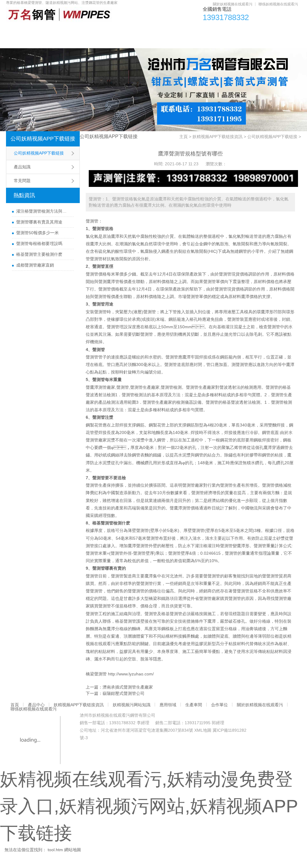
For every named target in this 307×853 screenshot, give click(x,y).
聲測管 (92, 221)
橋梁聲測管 (96, 673)
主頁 (183, 136)
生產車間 (230, 30)
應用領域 (198, 30)
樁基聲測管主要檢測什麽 (39, 254)
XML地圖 (202, 730)
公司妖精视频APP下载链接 (42, 139)
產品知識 (22, 166)
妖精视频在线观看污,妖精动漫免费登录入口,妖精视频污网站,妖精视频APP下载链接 (149, 806)
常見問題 (22, 180)
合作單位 (262, 30)
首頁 (17, 30)
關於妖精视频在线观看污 (232, 4)
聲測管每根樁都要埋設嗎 (39, 243)
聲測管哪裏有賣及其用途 (39, 222)
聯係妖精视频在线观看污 (278, 4)
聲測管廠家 (96, 440)
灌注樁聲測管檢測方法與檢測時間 (43, 211)
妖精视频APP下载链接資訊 (94, 30)
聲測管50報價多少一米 (37, 232)
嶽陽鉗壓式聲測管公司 (124, 693)
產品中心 (45, 30)
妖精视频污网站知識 (155, 30)
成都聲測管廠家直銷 (35, 265)
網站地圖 (72, 849)
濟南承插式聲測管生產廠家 (128, 687)
